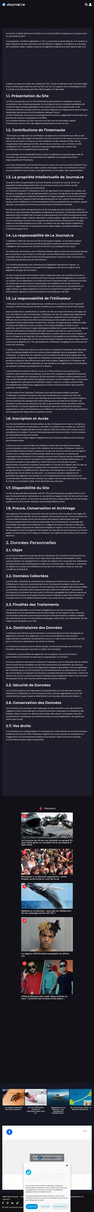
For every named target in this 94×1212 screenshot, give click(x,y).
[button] (67, 1165)
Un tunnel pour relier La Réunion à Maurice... (80, 1108)
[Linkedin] (12, 1203)
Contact (6, 1199)
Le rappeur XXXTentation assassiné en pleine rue (45, 954)
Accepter (32, 1206)
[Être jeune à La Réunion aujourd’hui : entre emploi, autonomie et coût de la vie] (47, 862)
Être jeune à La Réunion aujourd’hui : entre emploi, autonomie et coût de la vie (44, 877)
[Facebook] (3, 1203)
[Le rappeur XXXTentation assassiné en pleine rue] (47, 934)
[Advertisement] (47, 17)
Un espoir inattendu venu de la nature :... (13, 1108)
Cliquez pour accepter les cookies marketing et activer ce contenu (47, 1157)
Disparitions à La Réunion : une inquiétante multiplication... (58, 1110)
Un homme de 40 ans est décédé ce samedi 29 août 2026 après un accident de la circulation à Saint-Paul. (46, 842)
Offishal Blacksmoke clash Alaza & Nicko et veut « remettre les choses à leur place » (44, 997)
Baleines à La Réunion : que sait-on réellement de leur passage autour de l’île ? (46, 912)
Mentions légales (10, 1197)
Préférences (60, 1206)
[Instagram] (7, 1203)
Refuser (45, 1206)
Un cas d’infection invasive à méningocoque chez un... (36, 1110)
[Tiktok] (17, 1203)
